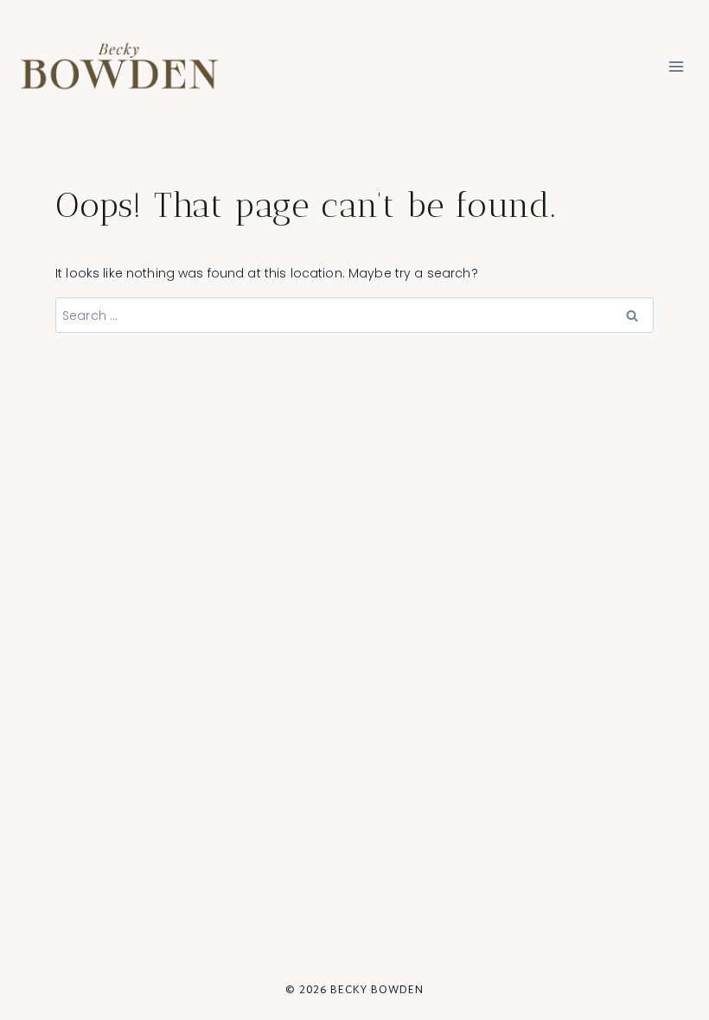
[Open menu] (676, 66)
